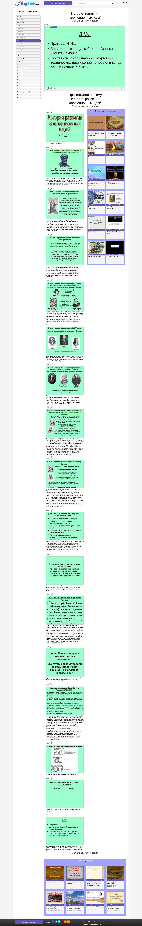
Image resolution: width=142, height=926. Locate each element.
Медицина (20, 50)
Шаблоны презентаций (23, 92)
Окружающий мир (22, 68)
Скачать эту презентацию (85, 20)
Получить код (50, 25)
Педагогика (20, 71)
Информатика (21, 37)
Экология (19, 95)
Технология (20, 77)
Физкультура (20, 83)
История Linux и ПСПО (93, 907)
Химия (19, 89)
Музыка (19, 53)
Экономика (20, 98)
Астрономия (20, 22)
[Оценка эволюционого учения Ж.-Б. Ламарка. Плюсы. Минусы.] (65, 808)
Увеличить (121, 25)
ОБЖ (18, 62)
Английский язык (21, 19)
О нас (85, 922)
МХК (18, 56)
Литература (20, 44)
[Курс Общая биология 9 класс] (65, 142)
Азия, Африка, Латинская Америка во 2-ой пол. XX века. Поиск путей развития (54, 908)
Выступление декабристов (95, 157)
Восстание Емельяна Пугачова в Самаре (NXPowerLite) (94, 183)
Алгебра (19, 16)
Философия (20, 86)
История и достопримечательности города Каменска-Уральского (75, 908)
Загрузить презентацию (58, 3)
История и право (51, 882)
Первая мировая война (94, 256)
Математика (20, 47)
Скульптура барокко (112, 256)
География (20, 28)
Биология (19, 25)
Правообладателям (95, 922)
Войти (124, 2)
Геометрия (20, 31)
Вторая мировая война (113, 157)
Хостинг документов (95, 924)
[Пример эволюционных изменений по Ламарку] (65, 773)
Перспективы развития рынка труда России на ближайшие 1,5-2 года (93, 883)
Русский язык (20, 74)
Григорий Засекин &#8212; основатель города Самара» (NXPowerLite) (96, 133)
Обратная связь (107, 922)
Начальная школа (22, 59)
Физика (19, 80)
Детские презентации (23, 34)
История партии (92, 231)
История (19, 40)
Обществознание (22, 65)
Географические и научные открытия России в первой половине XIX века (114, 133)
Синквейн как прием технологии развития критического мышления (113, 908)
